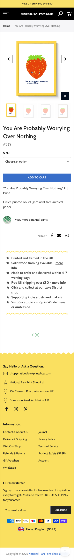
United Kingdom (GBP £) (40, 529)
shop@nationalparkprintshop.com (30, 373)
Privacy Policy (46, 439)
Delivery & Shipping (15, 439)
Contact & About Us (15, 432)
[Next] (65, 59)
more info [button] (59, 282)
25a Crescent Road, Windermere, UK (31, 391)
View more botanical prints (31, 220)
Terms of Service (48, 446)
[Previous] (9, 59)
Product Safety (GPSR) (52, 453)
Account (43, 460)
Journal (42, 432)
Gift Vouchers (11, 460)
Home (6, 25)
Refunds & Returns (14, 453)
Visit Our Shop (12, 446)
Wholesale (9, 467)
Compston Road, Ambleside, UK (29, 400)
